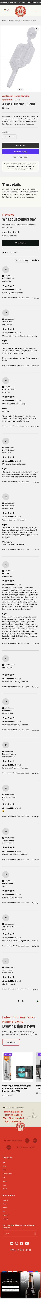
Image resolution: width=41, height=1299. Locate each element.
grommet (18, 197)
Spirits (4, 1166)
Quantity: (5, 132)
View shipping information (24, 169)
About (4, 1185)
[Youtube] (27, 1243)
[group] (20, 232)
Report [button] (22, 298)
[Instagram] (16, 1243)
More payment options (20, 157)
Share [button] (27, 298)
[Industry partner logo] (13, 1141)
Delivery (5, 1208)
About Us (5, 1200)
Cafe (4, 1177)
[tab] (21, 260)
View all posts (11, 1042)
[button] (11, 99)
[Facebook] (21, 1243)
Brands (5, 1181)
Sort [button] (4, 252)
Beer (4, 1162)
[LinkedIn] (11, 1243)
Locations (5, 1215)
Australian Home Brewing (15, 96)
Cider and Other (7, 1174)
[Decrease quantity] (5, 137)
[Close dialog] (39, 1274)
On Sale (5, 1189)
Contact (5, 1204)
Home (4, 21)
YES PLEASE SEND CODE (10, 1290)
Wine (4, 1170)
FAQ (4, 1211)
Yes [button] (19, 298)
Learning (5, 1219)
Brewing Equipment (14, 21)
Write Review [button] (20, 243)
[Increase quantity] (14, 137)
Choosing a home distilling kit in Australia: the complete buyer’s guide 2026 (16, 1088)
